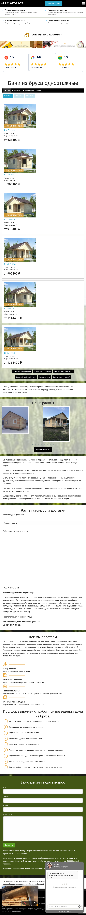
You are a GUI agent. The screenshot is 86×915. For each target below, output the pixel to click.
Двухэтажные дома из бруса (63, 371)
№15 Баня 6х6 (9, 219)
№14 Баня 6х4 (9, 175)
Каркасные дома (44, 377)
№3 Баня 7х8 (9, 308)
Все (39, 90)
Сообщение (7, 815)
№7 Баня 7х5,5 (10, 264)
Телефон (6, 797)
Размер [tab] (17, 90)
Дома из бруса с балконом (22, 371)
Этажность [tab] (29, 90)
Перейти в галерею (43, 450)
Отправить (9, 845)
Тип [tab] (8, 90)
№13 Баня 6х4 (9, 130)
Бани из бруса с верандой (61, 377)
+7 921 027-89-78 (12, 3)
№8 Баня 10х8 (9, 353)
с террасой (7, 95)
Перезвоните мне (53, 3)
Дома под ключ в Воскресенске (46, 34)
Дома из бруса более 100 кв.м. (26, 377)
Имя (4, 788)
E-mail (5, 806)
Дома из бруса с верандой (42, 371)
